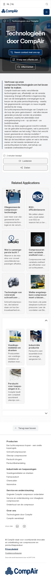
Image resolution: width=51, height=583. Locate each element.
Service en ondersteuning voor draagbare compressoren (25, 499)
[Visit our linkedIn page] (17, 526)
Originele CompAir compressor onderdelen (25, 494)
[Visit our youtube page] (24, 526)
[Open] (47, 12)
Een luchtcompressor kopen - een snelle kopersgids (24, 446)
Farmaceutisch (13, 477)
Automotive (11, 484)
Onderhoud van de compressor (20, 504)
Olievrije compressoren (17, 455)
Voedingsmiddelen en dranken (20, 473)
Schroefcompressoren (16, 452)
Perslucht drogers (14, 459)
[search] (47, 4)
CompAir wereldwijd (15, 518)
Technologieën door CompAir (19, 514)
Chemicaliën (12, 480)
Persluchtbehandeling (16, 463)
